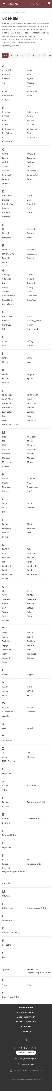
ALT (29, 87)
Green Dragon (8, 304)
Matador (6, 453)
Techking (31, 641)
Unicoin (5, 674)
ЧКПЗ (4, 984)
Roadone (31, 570)
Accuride (6, 74)
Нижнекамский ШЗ (36, 908)
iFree (4, 341)
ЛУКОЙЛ (6, 883)
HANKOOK (7, 316)
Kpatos (30, 378)
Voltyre (30, 695)
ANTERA (6, 99)
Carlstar (30, 162)
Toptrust (6, 658)
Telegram (26, 1040)
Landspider (7, 407)
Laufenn (31, 411)
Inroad (5, 345)
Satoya (30, 607)
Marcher (6, 449)
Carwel (5, 166)
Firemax (6, 249)
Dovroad (6, 208)
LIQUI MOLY (32, 395)
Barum (30, 116)
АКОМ (5, 785)
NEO (29, 482)
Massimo (31, 449)
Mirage (30, 462)
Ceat (29, 166)
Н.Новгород (8, 908)
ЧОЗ (29, 984)
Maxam (30, 453)
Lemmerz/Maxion (10, 424)
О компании (26, 1007)
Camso (5, 158)
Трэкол (5, 969)
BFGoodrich (32, 129)
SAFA (29, 591)
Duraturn (6, 212)
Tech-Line (6, 641)
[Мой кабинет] (42, 4)
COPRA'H (6, 183)
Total (4, 632)
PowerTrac (7, 528)
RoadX (5, 578)
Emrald (5, 233)
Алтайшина (32, 785)
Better (5, 124)
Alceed (5, 87)
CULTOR (31, 153)
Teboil (30, 637)
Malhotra (31, 445)
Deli (29, 199)
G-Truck (30, 278)
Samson (30, 603)
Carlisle (5, 162)
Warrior (5, 707)
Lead (29, 416)
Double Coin (7, 204)
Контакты (26, 1031)
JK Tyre (5, 362)
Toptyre (30, 658)
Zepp (4, 757)
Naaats (5, 482)
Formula (6, 258)
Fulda (4, 262)
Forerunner (32, 254)
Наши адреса (28, 1064)
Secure (5, 612)
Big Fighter (7, 133)
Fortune (30, 258)
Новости (26, 1026)
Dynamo (6, 216)
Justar (29, 362)
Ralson (30, 549)
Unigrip (30, 674)
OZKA (4, 512)
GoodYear (31, 300)
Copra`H (31, 179)
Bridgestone (32, 112)
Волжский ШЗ (34, 818)
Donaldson (7, 195)
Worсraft (31, 711)
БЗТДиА (6, 806)
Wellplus (31, 707)
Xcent (4, 728)
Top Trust (31, 653)
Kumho (5, 382)
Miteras (5, 466)
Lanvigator (7, 411)
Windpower (7, 711)
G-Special (6, 278)
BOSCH (5, 116)
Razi (4, 553)
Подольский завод (11, 932)
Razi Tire (31, 553)
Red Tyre (6, 557)
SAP (4, 607)
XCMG (30, 728)
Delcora (5, 199)
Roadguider (32, 566)
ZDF (29, 752)
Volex (4, 695)
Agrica (30, 78)
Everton (30, 237)
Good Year (32, 295)
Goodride (31, 283)
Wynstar (6, 716)
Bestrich (31, 120)
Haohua (5, 320)
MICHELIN (31, 436)
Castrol (5, 153)
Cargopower (32, 158)
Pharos (30, 524)
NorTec (30, 491)
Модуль (6, 895)
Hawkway (6, 324)
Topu (4, 662)
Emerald (31, 229)
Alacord (30, 82)
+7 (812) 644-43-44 (27, 1048)
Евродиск (6, 773)
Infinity (30, 341)
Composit (6, 175)
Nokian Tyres (33, 487)
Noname (6, 491)
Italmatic (31, 345)
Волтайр (6, 822)
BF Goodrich (8, 129)
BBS (4, 120)
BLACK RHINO (33, 137)
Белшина (6, 802)
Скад (4, 957)
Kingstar (31, 374)
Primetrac (31, 528)
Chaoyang (31, 170)
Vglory (5, 691)
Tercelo (30, 645)
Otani (4, 507)
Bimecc (30, 133)
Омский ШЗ (8, 920)
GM (3, 283)
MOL (4, 441)
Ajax (4, 82)
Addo (29, 74)
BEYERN (30, 124)
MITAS (30, 441)
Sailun (5, 603)
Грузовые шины (26, 1012)
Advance (6, 78)
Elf (3, 229)
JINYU (29, 357)
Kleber (5, 378)
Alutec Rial (32, 91)
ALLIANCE (6, 70)
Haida (29, 316)
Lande (30, 399)
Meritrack (6, 462)
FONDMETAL (8, 254)
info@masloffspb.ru (28, 1058)
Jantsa (5, 357)
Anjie (29, 95)
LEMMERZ (31, 420)
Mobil (4, 436)
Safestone (31, 599)
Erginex (30, 233)
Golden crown (8, 295)
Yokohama (7, 740)
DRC (29, 208)
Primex (5, 532)
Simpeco (31, 616)
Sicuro (5, 616)
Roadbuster (7, 566)
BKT (4, 137)
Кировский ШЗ (34, 863)
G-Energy (6, 274)
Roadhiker (6, 570)
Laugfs (5, 416)
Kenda (5, 374)
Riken (29, 561)
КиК (29, 859)
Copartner (6, 179)
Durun (30, 212)
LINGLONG (7, 395)
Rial (3, 561)
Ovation (30, 507)
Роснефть (6, 944)
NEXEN (5, 478)
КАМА (5, 859)
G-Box (5, 287)
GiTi (29, 291)
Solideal (5, 620)
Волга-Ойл (7, 818)
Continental (32, 175)
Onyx (4, 503)
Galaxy (30, 287)
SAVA (4, 595)
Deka (29, 195)
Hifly (4, 329)
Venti (29, 686)
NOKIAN (31, 478)
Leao (4, 420)
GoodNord (7, 300)
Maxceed (6, 457)
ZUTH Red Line (9, 761)
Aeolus (30, 70)
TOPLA (30, 632)
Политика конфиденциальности (28, 1070)
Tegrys (5, 645)
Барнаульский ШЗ (36, 802)
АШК (4, 790)
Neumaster (7, 487)
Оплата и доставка (26, 1022)
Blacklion (6, 112)
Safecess (6, 599)
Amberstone (7, 95)
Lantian (30, 407)
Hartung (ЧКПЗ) (34, 320)
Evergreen (6, 237)
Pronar (30, 532)
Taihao (5, 637)
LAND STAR (7, 399)
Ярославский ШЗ (10, 997)
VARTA (5, 686)
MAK (4, 445)
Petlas (5, 524)
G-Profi (30, 274)
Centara (5, 170)
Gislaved (6, 291)
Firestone (31, 249)
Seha (29, 612)
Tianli (29, 649)
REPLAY (30, 557)
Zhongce (31, 757)
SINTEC (30, 595)
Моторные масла (26, 1017)
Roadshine (7, 574)
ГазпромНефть (9, 835)
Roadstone (32, 574)
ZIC (3, 752)
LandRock (6, 403)
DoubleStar (32, 204)
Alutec (5, 91)
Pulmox (5, 536)
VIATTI (30, 691)
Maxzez (30, 457)
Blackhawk (7, 141)
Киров (5, 863)
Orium (30, 503)
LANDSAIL (31, 403)
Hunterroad (32, 329)
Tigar (4, 653)
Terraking (6, 649)
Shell (4, 591)
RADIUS (5, 549)
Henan (30, 324)
